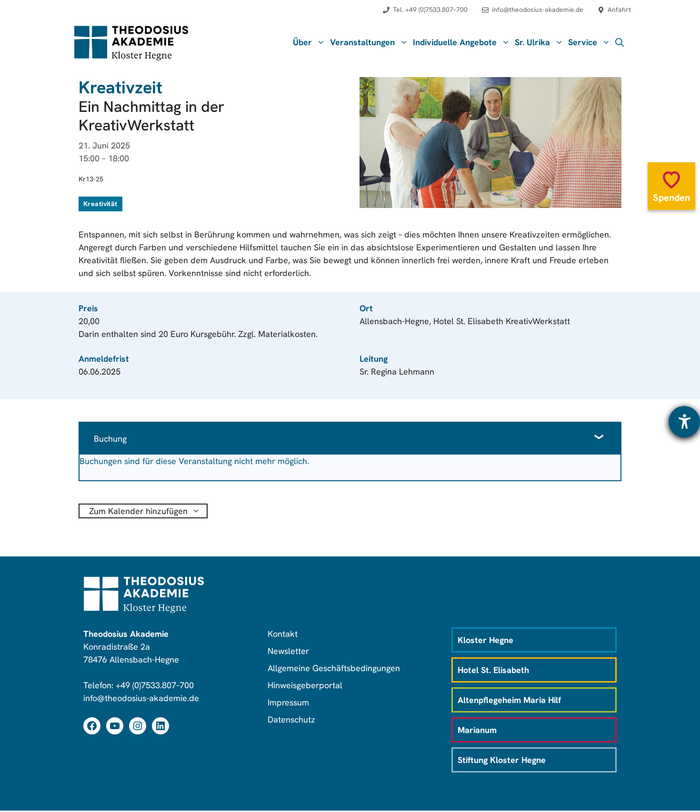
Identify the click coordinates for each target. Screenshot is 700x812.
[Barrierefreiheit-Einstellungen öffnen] (684, 421)
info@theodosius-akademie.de (141, 698)
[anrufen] (425, 15)
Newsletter (288, 650)
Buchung (110, 438)
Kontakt (283, 633)
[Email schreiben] (532, 15)
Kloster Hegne (485, 639)
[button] (619, 42)
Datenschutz (291, 719)
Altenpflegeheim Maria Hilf (509, 699)
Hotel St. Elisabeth (493, 669)
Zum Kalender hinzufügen (138, 510)
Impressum (288, 702)
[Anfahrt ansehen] (614, 15)
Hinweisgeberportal (305, 685)
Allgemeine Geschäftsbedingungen (334, 668)
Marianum (477, 729)
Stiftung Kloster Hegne (502, 759)
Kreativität (100, 203)
